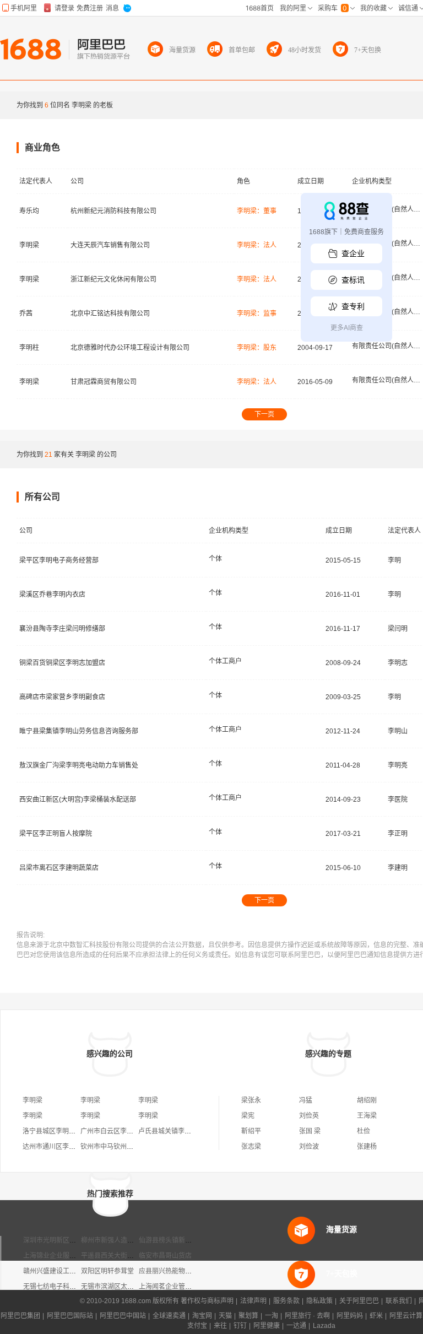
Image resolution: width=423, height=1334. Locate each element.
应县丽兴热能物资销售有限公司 (185, 1271)
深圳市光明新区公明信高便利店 (69, 1240)
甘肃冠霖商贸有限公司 (103, 382)
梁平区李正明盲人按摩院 (55, 834)
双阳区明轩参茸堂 (107, 1271)
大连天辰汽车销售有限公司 (110, 245)
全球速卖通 (169, 1316)
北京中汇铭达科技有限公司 (110, 313)
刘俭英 (309, 1116)
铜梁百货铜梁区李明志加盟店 (62, 663)
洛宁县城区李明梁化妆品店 (62, 1131)
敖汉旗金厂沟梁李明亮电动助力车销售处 (78, 765)
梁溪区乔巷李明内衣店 (52, 594)
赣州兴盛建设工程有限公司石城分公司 (79, 1271)
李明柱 (29, 348)
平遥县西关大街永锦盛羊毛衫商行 (130, 1256)
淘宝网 (202, 1316)
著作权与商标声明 (207, 1301)
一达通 (296, 1326)
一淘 (271, 1316)
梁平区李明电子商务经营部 (59, 560)
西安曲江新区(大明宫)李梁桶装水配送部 (77, 799)
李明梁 (29, 245)
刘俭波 (309, 1147)
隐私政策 (319, 1301)
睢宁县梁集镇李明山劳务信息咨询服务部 (78, 731)
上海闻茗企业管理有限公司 (178, 1286)
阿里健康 (266, 1326)
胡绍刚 (367, 1100)
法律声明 (253, 1301)
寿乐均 (29, 211)
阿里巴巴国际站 (70, 1316)
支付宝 (197, 1326)
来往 (220, 1326)
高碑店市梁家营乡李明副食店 (62, 697)
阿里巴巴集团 (20, 1316)
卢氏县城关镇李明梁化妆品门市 (184, 1131)
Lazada (324, 1326)
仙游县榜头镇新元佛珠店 (175, 1240)
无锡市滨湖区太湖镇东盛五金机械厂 (134, 1286)
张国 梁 (310, 1131)
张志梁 (251, 1147)
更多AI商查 (346, 328)
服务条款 (286, 1301)
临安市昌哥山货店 (165, 1256)
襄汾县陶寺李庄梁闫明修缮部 (62, 629)
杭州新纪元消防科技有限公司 (113, 211)
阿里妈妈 (350, 1316)
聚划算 (248, 1316)
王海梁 (367, 1116)
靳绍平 (251, 1131)
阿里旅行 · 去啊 (307, 1316)
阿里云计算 (405, 1316)
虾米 (376, 1316)
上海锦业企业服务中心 (56, 1256)
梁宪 (247, 1116)
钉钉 (240, 1326)
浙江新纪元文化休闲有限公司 (113, 279)
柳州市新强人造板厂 (110, 1240)
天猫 (225, 1316)
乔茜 (25, 313)
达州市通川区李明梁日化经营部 (69, 1147)
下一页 (264, 414)
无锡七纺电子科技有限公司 (62, 1286)
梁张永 (251, 1100)
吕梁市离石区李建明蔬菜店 (59, 868)
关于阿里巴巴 (359, 1301)
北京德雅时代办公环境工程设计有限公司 (129, 348)
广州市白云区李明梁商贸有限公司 (130, 1131)
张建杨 (367, 1147)
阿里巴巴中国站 (123, 1316)
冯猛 (305, 1100)
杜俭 (363, 1131)
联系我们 (399, 1301)
